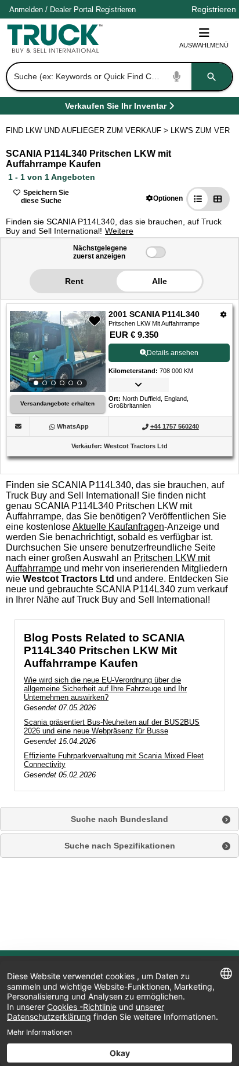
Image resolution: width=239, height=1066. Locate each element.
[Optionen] (223, 314)
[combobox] (118, 76)
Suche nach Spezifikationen (119, 845)
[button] (164, 198)
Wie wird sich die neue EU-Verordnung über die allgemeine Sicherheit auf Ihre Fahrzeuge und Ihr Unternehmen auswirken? (105, 689)
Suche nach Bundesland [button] (119, 819)
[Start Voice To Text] (177, 77)
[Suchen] (211, 76)
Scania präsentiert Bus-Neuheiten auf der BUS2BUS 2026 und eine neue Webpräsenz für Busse (112, 726)
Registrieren (116, 9)
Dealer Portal (71, 9)
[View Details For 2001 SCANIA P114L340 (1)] (58, 351)
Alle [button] (159, 281)
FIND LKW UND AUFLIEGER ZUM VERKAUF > (88, 130)
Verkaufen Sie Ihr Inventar (115, 108)
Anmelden (26, 9)
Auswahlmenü (204, 45)
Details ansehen (172, 353)
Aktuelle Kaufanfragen (118, 527)
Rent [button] (74, 281)
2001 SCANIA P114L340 (154, 314)
